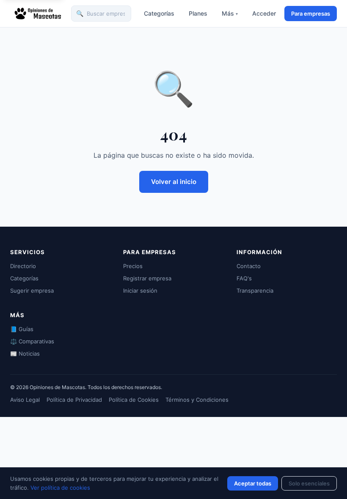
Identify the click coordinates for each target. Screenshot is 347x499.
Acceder (264, 13)
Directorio (23, 266)
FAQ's (244, 278)
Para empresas (310, 13)
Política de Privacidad (74, 399)
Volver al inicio (173, 182)
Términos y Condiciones (197, 399)
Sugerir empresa (32, 290)
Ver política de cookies (60, 487)
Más (230, 13)
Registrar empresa (147, 278)
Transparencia (255, 290)
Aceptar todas (252, 483)
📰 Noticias (25, 353)
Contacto (249, 266)
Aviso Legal (25, 399)
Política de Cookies (134, 399)
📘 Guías (21, 329)
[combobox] (101, 13)
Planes (198, 13)
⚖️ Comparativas (32, 341)
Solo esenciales (309, 483)
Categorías (159, 13)
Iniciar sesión (140, 290)
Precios (133, 266)
